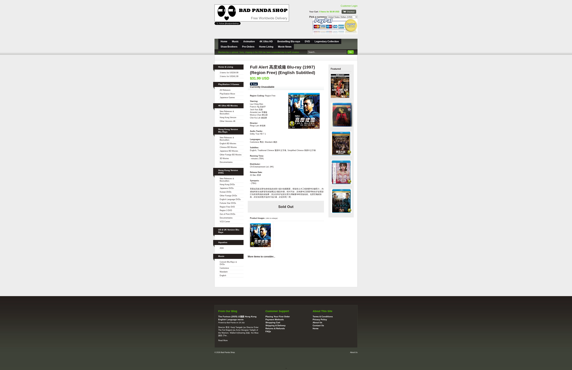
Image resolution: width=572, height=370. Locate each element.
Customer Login (349, 6)
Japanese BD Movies (229, 151)
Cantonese (224, 268)
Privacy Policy (320, 319)
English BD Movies (228, 143)
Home (224, 41)
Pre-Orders (248, 46)
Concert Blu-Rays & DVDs (228, 263)
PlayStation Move (227, 94)
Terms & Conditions (323, 316)
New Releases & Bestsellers (227, 112)
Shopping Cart (272, 322)
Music (235, 41)
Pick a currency (318, 17)
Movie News (285, 46)
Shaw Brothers (229, 46)
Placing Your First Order (277, 316)
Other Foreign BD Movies (231, 155)
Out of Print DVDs (227, 214)
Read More (223, 340)
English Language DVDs (230, 199)
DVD (307, 41)
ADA (222, 248)
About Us (317, 322)
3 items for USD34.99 (229, 72)
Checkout (349, 12)
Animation (249, 41)
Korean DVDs (225, 192)
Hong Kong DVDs (227, 184)
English (223, 275)
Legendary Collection (327, 41)
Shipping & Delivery (275, 325)
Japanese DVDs (227, 188)
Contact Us (318, 325)
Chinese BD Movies (228, 147)
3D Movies (224, 158)
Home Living (266, 46)
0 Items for (329, 12)
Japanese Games (227, 97)
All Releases (225, 90)
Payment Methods (274, 319)
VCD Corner (225, 221)
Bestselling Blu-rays (288, 41)
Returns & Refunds (275, 328)
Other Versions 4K (228, 121)
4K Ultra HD (266, 41)
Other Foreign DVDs (228, 196)
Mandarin (224, 272)
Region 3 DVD (226, 210)
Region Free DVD (227, 207)
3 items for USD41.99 (229, 76)
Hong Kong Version (228, 117)
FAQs (268, 331)
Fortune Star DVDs (228, 203)
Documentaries (226, 162)
